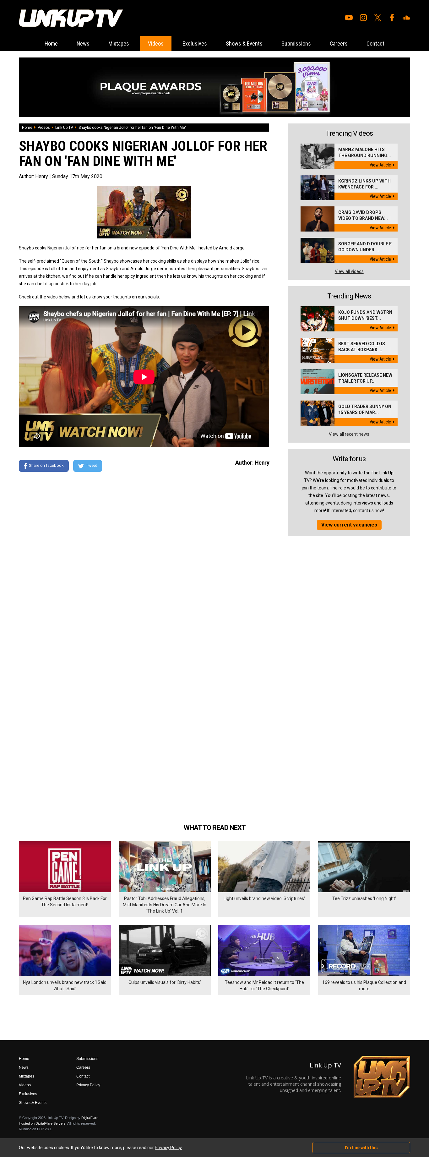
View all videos (349, 271)
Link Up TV (64, 127)
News (83, 43)
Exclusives (194, 43)
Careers (339, 43)
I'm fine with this (361, 1147)
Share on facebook (46, 465)
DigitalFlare (89, 1118)
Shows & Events (244, 43)
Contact (375, 43)
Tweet (91, 465)
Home (51, 43)
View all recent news (349, 434)
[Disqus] (144, 562)
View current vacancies (349, 525)
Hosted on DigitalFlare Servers (42, 1123)
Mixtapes (118, 43)
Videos (156, 43)
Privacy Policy (88, 1085)
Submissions (296, 43)
